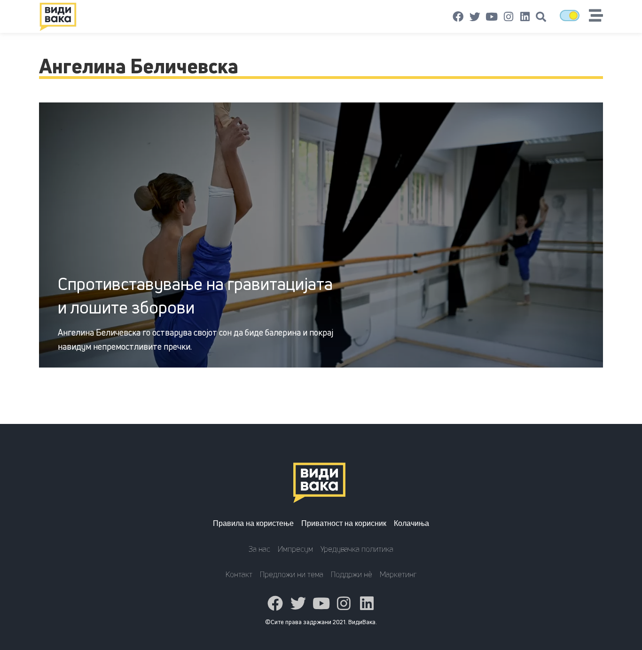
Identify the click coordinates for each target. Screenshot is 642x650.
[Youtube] (491, 16)
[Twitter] (475, 16)
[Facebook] (458, 16)
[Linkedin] (525, 16)
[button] (541, 17)
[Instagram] (508, 16)
